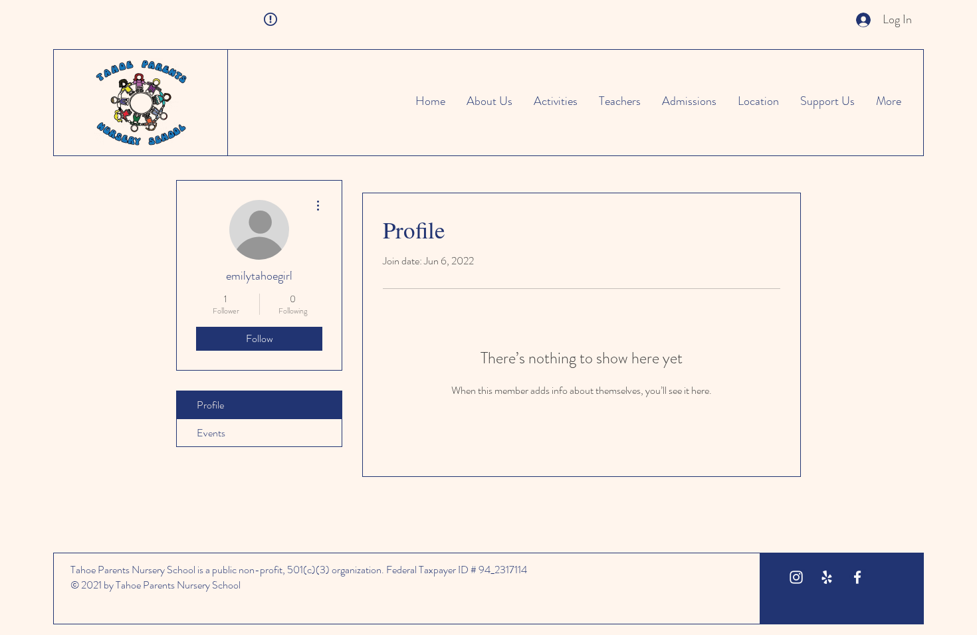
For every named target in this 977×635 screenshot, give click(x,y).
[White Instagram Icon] (796, 577)
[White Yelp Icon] (826, 577)
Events (211, 432)
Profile (210, 404)
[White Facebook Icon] (857, 577)
